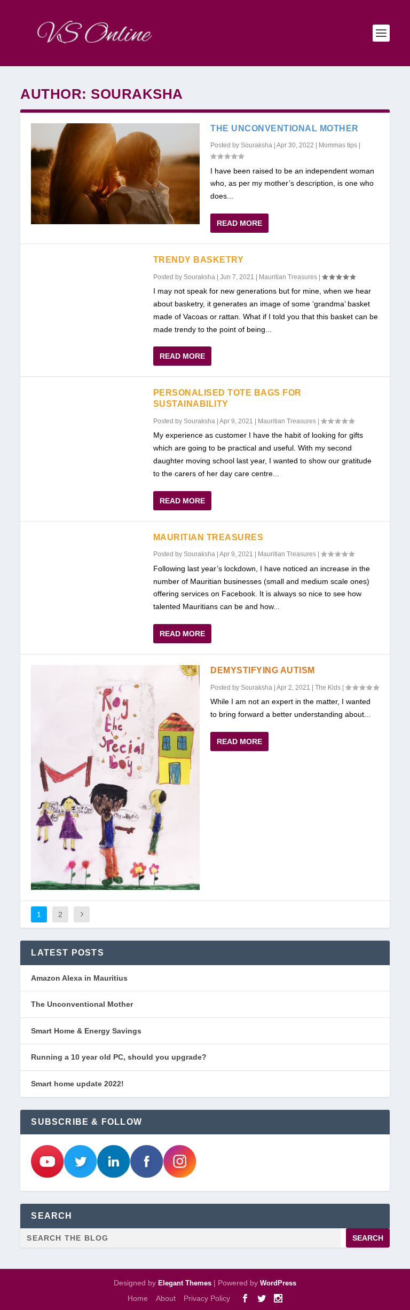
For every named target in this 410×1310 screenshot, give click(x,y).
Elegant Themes (184, 1283)
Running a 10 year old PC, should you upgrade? (119, 1057)
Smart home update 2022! (77, 1083)
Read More (239, 223)
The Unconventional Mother (284, 128)
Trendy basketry (198, 259)
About (166, 1298)
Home (138, 1298)
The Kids (328, 687)
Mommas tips (338, 145)
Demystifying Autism (262, 670)
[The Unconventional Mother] (115, 173)
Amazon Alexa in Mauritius (79, 978)
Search (367, 1238)
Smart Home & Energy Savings (86, 1031)
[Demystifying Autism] (115, 777)
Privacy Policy (207, 1298)
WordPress (278, 1283)
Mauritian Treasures (288, 277)
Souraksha (256, 145)
